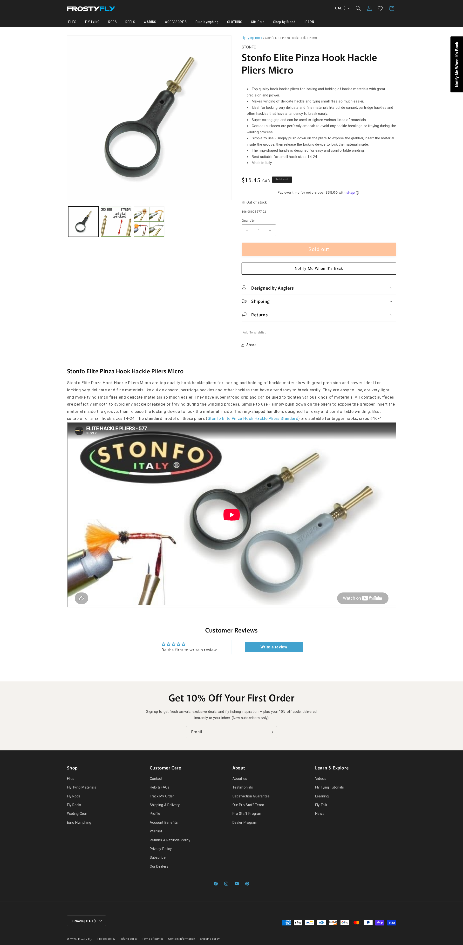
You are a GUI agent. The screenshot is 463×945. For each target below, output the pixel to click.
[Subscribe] (271, 732)
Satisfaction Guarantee (251, 796)
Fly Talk (321, 805)
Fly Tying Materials (81, 787)
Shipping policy (209, 938)
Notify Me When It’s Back (319, 268)
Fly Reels (74, 805)
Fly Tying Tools (252, 38)
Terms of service (152, 938)
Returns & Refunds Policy (170, 840)
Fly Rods (74, 796)
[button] (358, 8)
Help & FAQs (160, 787)
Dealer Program (244, 822)
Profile (155, 813)
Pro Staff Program (247, 813)
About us (239, 778)
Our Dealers (159, 866)
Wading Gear (77, 813)
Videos (320, 778)
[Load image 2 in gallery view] (116, 221)
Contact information (181, 938)
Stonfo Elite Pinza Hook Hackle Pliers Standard (253, 418)
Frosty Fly (85, 939)
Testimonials (242, 787)
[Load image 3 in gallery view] (149, 221)
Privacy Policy (161, 849)
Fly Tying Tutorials (329, 787)
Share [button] (251, 345)
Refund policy (128, 938)
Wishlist (156, 831)
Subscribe (158, 857)
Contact (156, 778)
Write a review (273, 647)
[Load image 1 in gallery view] (83, 221)
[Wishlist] (380, 8)
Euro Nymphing (79, 822)
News (319, 813)
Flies (71, 778)
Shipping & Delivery (165, 805)
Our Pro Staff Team (248, 805)
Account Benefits (164, 822)
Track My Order (162, 796)
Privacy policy (106, 938)
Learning (322, 796)
